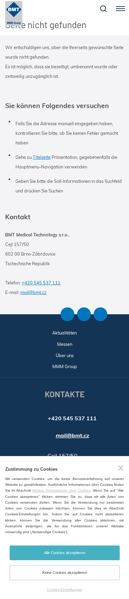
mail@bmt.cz (33, 292)
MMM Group (64, 366)
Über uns (65, 355)
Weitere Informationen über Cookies (61, 490)
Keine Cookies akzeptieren (64, 573)
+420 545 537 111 (41, 282)
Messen (64, 344)
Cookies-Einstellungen (64, 589)
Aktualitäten (64, 333)
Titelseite (42, 157)
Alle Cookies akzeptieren (64, 553)
